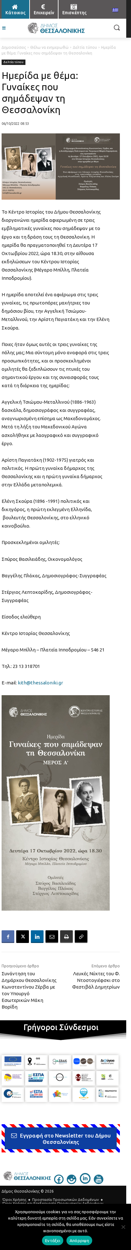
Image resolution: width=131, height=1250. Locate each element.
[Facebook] (8, 936)
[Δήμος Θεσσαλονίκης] (56, 28)
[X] (22, 936)
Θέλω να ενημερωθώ (49, 47)
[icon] (58, 1182)
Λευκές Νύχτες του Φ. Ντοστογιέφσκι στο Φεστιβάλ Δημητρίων (96, 980)
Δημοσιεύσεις (14, 47)
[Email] (51, 936)
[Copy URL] (81, 936)
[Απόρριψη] (123, 1227)
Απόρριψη (79, 1240)
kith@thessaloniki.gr (40, 682)
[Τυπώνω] (66, 936)
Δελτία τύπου (85, 47)
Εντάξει (52, 1240)
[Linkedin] (37, 936)
